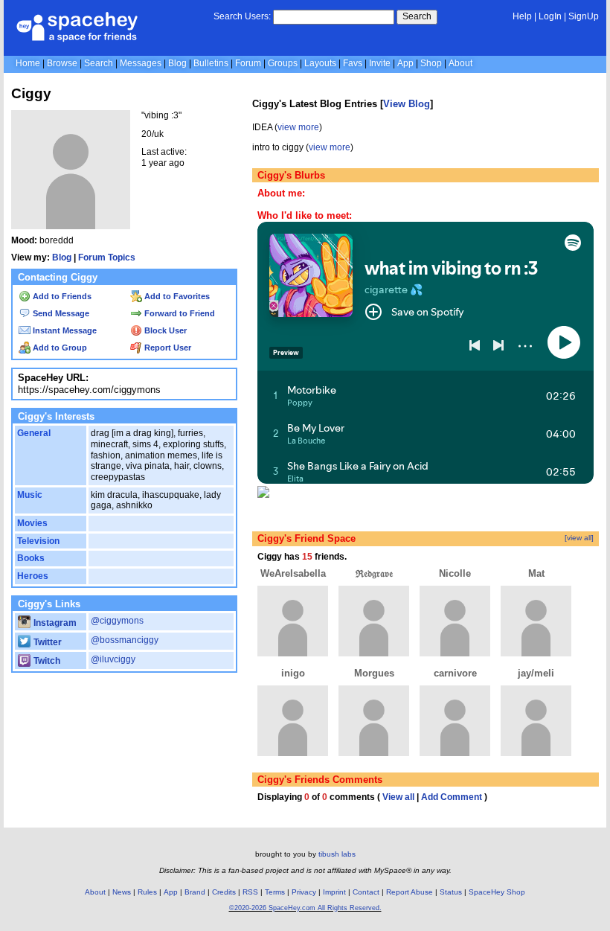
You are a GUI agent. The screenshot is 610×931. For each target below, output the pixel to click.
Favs (352, 63)
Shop (431, 63)
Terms (275, 892)
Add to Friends (61, 296)
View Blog (406, 103)
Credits (224, 892)
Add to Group (58, 347)
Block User (164, 330)
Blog (177, 63)
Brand (194, 892)
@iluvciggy (113, 659)
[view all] (579, 538)
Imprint (334, 892)
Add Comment (451, 797)
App (405, 63)
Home (28, 63)
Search (416, 16)
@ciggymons (117, 620)
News (121, 892)
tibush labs (337, 854)
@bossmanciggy (124, 640)
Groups (283, 63)
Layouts (320, 63)
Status (451, 892)
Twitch (45, 661)
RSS (250, 892)
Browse (62, 63)
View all (398, 797)
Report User (166, 347)
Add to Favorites (176, 296)
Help (522, 16)
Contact (366, 892)
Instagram (54, 623)
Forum (248, 63)
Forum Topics (106, 257)
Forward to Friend (178, 313)
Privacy (304, 892)
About (460, 63)
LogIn (550, 16)
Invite (380, 63)
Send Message (59, 313)
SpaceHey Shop (497, 892)
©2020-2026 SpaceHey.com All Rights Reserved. (305, 908)
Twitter (46, 642)
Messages (140, 63)
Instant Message (63, 330)
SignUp (583, 16)
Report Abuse (409, 892)
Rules (147, 892)
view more (298, 127)
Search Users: (242, 16)
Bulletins (210, 63)
